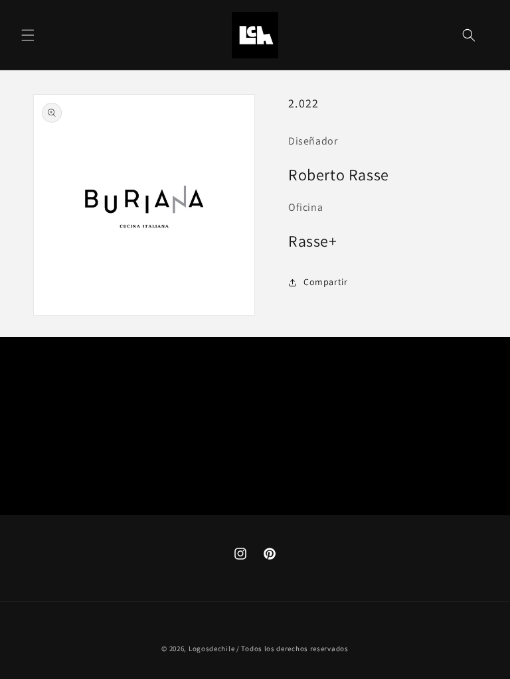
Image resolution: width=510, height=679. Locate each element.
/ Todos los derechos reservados (292, 648)
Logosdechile (211, 648)
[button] (27, 35)
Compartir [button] (325, 282)
